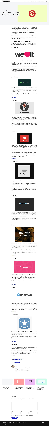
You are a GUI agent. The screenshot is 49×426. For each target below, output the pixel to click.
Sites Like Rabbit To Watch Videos (18, 357)
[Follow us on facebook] (42, 422)
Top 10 (6, 386)
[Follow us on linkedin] (45, 422)
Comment (13, 400)
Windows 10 (40, 386)
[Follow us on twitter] (43, 422)
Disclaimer (10, 422)
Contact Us (13, 422)
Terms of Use (20, 422)
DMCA (7, 422)
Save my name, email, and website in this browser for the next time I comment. (23, 415)
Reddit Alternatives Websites (17, 359)
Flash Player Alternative (16, 362)
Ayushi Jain (3, 16)
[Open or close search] (46, 1)
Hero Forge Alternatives (16, 361)
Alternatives (4, 10)
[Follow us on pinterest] (46, 422)
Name (12, 411)
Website (31, 411)
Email (21, 411)
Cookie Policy (4, 422)
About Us (17, 422)
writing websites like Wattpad (20, 121)
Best (7, 10)
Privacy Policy (24, 422)
